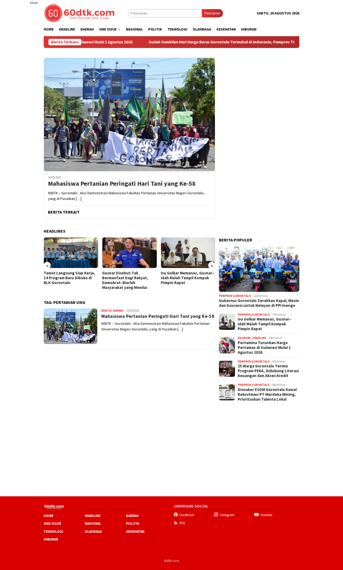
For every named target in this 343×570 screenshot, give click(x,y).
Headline (259, 338)
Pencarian (212, 13)
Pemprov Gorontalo (235, 296)
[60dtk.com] (79, 12)
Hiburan (51, 539)
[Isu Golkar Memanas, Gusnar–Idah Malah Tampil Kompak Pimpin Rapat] (188, 252)
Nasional (93, 523)
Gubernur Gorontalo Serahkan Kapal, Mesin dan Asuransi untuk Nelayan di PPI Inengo (259, 303)
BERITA (106, 310)
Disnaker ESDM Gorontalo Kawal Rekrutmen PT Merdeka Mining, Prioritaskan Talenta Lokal (267, 394)
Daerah (118, 310)
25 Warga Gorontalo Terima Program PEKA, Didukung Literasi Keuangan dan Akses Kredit (268, 371)
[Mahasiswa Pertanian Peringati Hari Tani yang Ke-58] (129, 114)
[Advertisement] (23, 97)
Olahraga (93, 531)
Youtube (266, 515)
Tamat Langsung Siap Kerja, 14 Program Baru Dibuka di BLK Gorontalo (69, 278)
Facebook (187, 515)
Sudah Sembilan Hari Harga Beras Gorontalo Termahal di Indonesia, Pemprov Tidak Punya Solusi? (219, 42)
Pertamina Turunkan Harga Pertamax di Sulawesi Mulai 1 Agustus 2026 (264, 347)
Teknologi (53, 531)
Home (48, 515)
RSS (182, 523)
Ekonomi (244, 338)
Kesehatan (135, 531)
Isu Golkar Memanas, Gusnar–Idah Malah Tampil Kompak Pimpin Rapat (187, 278)
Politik (132, 523)
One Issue (52, 523)
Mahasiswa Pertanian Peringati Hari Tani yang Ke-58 (122, 184)
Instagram (227, 515)
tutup (34, 3)
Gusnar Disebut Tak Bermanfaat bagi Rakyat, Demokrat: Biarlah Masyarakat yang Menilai (125, 280)
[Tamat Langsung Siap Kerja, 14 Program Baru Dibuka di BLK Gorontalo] (71, 252)
